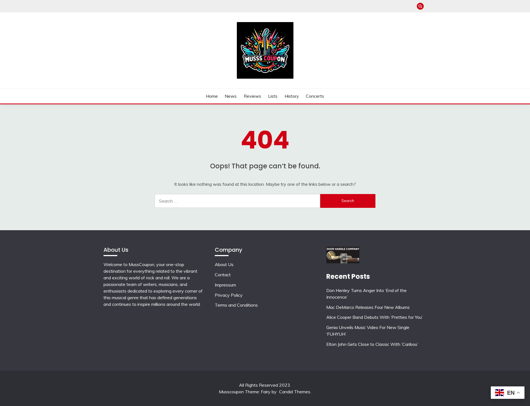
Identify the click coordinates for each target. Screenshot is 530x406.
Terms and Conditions (236, 305)
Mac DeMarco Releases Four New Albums (368, 307)
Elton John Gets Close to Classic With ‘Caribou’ (372, 344)
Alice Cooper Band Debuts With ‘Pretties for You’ (374, 317)
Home (212, 96)
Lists (272, 96)
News (231, 96)
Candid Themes (294, 391)
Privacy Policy (229, 295)
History (292, 96)
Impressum (225, 285)
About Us (224, 264)
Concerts (315, 96)
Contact (223, 274)
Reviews (252, 96)
